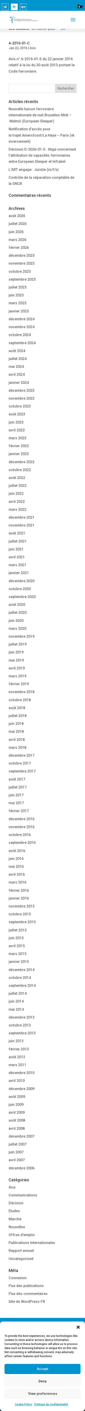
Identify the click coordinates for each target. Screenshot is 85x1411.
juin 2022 (16, 493)
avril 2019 (17, 668)
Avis (32, 48)
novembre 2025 (21, 263)
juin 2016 (16, 859)
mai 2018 (16, 731)
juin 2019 (16, 652)
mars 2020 (17, 628)
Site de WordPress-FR (27, 1301)
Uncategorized (21, 1259)
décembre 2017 (21, 755)
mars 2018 (17, 747)
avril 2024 (17, 374)
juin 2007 (16, 1152)
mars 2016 (17, 882)
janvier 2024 (19, 382)
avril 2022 (17, 501)
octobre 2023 (20, 406)
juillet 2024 (18, 359)
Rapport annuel (21, 1250)
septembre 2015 (22, 922)
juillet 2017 (18, 787)
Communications (23, 1195)
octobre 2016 (20, 835)
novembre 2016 (21, 827)
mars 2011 (17, 1065)
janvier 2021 (19, 573)
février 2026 (19, 247)
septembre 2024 (22, 343)
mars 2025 (17, 303)
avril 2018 (17, 740)
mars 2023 (17, 438)
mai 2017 (16, 803)
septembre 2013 (22, 1033)
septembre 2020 (22, 597)
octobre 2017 (20, 763)
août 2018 (17, 708)
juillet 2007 (18, 1144)
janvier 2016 (19, 898)
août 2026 (17, 216)
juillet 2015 (18, 930)
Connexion (18, 1278)
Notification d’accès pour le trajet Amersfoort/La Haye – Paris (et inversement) (41, 135)
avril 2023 (17, 430)
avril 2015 (17, 946)
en (23, 7)
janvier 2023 (19, 454)
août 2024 (17, 351)
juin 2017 (16, 795)
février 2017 (19, 811)
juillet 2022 (18, 485)
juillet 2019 (18, 644)
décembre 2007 (21, 1136)
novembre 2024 (21, 327)
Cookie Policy (23, 1404)
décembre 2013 (21, 1017)
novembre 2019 (21, 636)
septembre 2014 (22, 985)
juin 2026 (16, 232)
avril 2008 (17, 1128)
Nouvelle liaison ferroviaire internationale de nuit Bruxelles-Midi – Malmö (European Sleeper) (40, 115)
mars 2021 (17, 565)
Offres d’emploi (22, 1235)
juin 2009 (16, 1104)
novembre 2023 (21, 398)
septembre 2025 (22, 279)
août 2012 (17, 1057)
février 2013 (19, 1049)
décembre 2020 (21, 581)
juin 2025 (16, 295)
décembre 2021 (21, 517)
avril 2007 (17, 1160)
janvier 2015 (19, 962)
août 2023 (17, 414)
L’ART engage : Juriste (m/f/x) (34, 169)
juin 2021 (16, 549)
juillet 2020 (18, 612)
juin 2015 (16, 938)
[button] (78, 1327)
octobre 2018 (20, 700)
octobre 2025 (20, 271)
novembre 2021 (21, 525)
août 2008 (17, 1120)
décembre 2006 (21, 1168)
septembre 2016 (22, 843)
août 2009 (17, 1097)
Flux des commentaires (28, 1294)
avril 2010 (17, 1081)
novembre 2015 (21, 906)
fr (14, 7)
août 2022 (17, 478)
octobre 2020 (20, 589)
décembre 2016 (21, 819)
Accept (42, 1369)
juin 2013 (16, 1041)
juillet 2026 (18, 224)
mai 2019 (16, 660)
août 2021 (17, 533)
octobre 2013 (20, 1025)
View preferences (42, 1394)
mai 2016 (16, 866)
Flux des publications (26, 1286)
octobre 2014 (20, 978)
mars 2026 (17, 240)
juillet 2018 (18, 716)
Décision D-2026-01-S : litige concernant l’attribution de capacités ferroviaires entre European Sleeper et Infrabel (42, 155)
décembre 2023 (21, 390)
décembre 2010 (21, 1073)
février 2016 (19, 890)
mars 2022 (17, 509)
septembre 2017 (22, 771)
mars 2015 (17, 954)
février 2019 (19, 684)
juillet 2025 (18, 287)
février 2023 (19, 446)
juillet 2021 (18, 541)
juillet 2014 (18, 993)
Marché (15, 1219)
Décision (16, 1203)
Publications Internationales (32, 1243)
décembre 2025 (21, 255)
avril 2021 (17, 557)
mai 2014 (16, 1009)
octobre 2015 (20, 914)
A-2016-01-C (19, 43)
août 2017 (17, 779)
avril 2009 (17, 1112)
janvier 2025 (19, 311)
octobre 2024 (20, 335)
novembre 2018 (21, 692)
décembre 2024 (21, 319)
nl (5, 7)
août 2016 (17, 851)
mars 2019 (17, 676)
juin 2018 (16, 724)
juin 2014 (16, 1001)
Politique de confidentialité (51, 1404)
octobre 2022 (20, 470)
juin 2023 (16, 422)
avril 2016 (17, 874)
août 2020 (17, 604)
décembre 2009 (21, 1089)
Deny (42, 1381)
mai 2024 (16, 366)
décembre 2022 (21, 462)
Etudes (14, 1211)
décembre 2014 (21, 970)
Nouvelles (17, 1227)
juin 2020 (16, 620)
